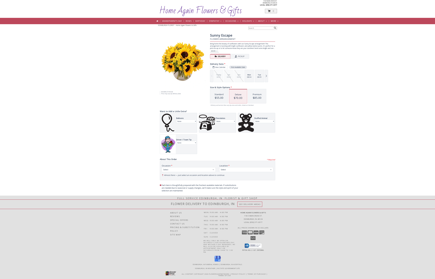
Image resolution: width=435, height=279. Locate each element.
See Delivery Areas (250, 204)
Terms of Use (224, 275)
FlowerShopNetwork (219, 274)
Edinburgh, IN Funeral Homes (206, 264)
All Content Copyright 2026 (195, 274)
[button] (271, 11)
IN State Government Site (228, 268)
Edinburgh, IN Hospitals (231, 264)
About (261, 21)
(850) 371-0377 (271, 5)
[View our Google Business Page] (217, 262)
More (273, 21)
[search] (275, 28)
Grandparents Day (172, 21)
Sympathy (214, 21)
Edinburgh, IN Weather (205, 268)
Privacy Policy (238, 274)
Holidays (247, 21)
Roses (189, 21)
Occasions (230, 21)
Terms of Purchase (257, 274)
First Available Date (238, 67)
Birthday (200, 21)
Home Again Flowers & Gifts (200, 10)
